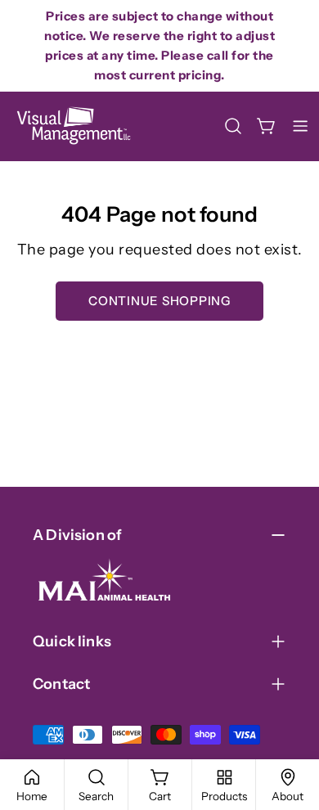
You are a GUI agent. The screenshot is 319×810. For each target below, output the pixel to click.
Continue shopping (159, 300)
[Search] (233, 126)
